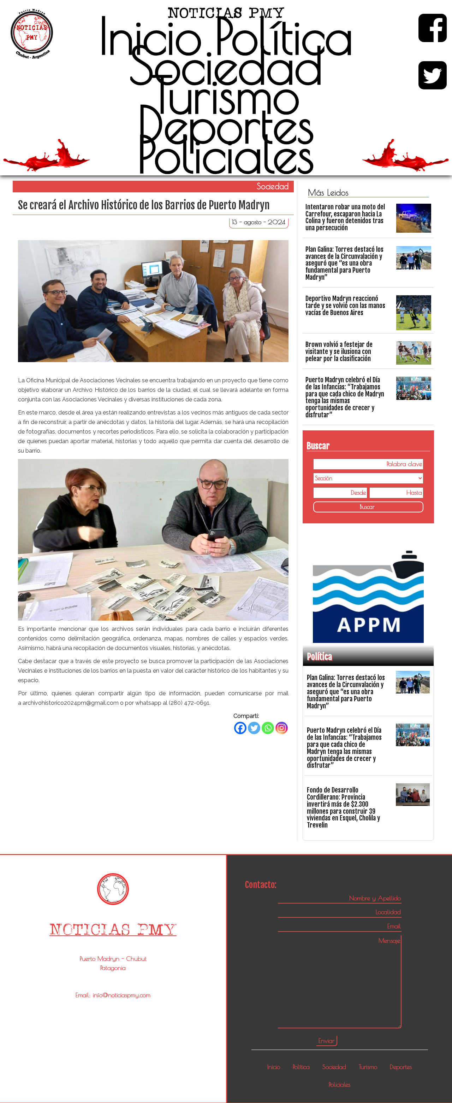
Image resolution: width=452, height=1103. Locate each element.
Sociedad (226, 65)
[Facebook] (240, 728)
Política (284, 35)
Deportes (225, 124)
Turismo (226, 94)
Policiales (225, 154)
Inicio (150, 35)
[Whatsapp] (268, 728)
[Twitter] (254, 728)
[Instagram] (281, 728)
